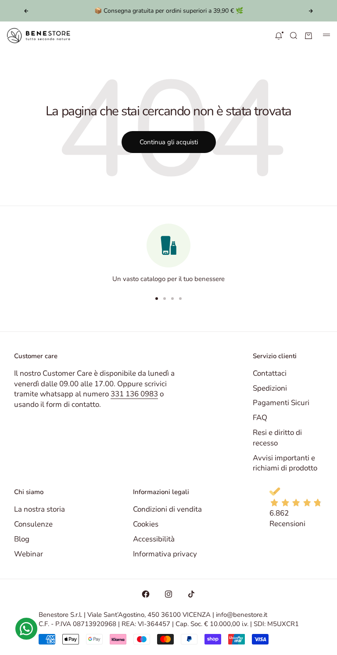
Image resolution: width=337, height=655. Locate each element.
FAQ (260, 418)
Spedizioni (270, 388)
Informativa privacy (165, 554)
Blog (21, 539)
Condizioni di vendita (167, 509)
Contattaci (270, 373)
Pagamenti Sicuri (281, 403)
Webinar (28, 554)
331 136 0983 (134, 394)
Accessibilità (154, 539)
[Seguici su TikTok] (191, 594)
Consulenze (33, 524)
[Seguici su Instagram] (168, 594)
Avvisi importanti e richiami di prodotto (285, 463)
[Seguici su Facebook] (145, 594)
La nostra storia (39, 509)
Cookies (145, 524)
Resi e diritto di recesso (277, 437)
